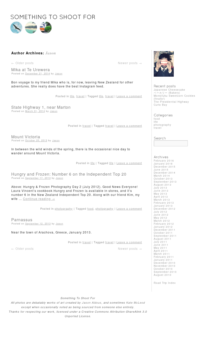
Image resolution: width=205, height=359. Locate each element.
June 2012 (161, 214)
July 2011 (160, 242)
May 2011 (160, 248)
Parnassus (21, 219)
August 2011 (163, 239)
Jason (51, 52)
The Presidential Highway (171, 101)
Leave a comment (129, 96)
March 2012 (162, 220)
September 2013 (165, 181)
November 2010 (165, 266)
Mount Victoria (25, 137)
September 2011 (165, 235)
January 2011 (163, 260)
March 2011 (162, 254)
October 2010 (163, 269)
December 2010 (165, 263)
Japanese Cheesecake (169, 89)
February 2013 (164, 202)
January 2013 (163, 205)
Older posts (22, 63)
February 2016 (164, 160)
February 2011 (164, 257)
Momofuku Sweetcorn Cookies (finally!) (174, 97)
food (90, 208)
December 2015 (165, 166)
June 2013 (161, 190)
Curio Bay (160, 104)
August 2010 (163, 275)
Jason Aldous (92, 302)
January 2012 (163, 226)
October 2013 (163, 178)
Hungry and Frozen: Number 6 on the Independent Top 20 (68, 174)
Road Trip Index (165, 283)
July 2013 (160, 187)
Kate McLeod (135, 302)
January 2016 (163, 163)
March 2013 (162, 199)
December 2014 (165, 172)
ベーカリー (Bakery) (167, 92)
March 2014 (162, 175)
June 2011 (161, 245)
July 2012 (160, 211)
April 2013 (161, 196)
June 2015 (161, 169)
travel (80, 96)
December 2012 (165, 208)
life (72, 96)
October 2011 (163, 232)
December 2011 (165, 229)
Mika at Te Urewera (30, 69)
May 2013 (160, 193)
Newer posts (130, 63)
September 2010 (165, 272)
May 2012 (160, 217)
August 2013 (163, 184)
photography (64, 208)
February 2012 (164, 223)
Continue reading (39, 198)
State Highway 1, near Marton (41, 107)
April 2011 (161, 251)
